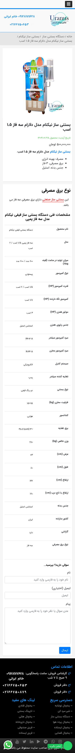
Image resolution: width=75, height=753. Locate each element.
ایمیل (67, 588)
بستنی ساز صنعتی (53, 199)
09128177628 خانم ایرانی (19, 16)
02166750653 (19, 24)
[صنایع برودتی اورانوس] (59, 19)
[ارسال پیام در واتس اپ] (10, 745)
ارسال (65, 650)
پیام (68, 604)
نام (68, 572)
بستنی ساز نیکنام (60, 151)
